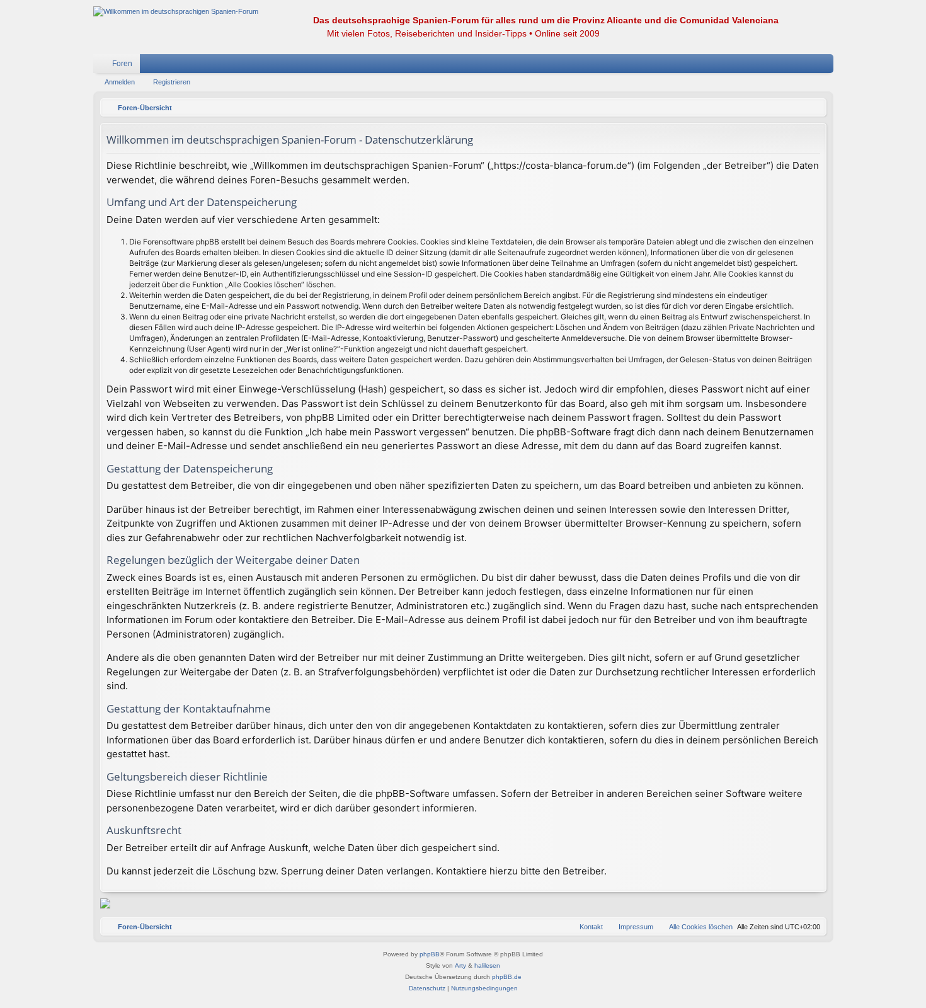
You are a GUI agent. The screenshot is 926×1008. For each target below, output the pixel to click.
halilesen (487, 965)
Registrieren (171, 82)
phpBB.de (507, 976)
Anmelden (120, 82)
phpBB (430, 954)
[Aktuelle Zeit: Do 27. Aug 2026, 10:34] (814, 108)
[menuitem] (786, 63)
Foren (122, 63)
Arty (460, 965)
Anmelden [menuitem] (808, 66)
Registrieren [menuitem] (826, 66)
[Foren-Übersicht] (175, 11)
